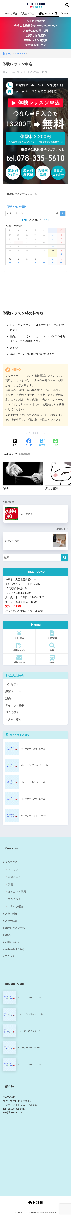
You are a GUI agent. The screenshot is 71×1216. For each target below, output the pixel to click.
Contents (24, 453)
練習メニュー (13, 691)
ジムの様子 (12, 712)
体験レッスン (19, 650)
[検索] (64, 557)
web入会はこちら (15, 949)
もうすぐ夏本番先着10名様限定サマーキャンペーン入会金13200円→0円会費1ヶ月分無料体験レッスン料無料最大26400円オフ (35, 33)
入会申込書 (52, 638)
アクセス (52, 662)
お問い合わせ (19, 662)
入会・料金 (28, 13)
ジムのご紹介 (10, 13)
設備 (8, 698)
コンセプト (12, 684)
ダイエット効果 (14, 705)
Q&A (65, 13)
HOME (37, 1202)
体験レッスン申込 (48, 13)
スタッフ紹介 (13, 719)
